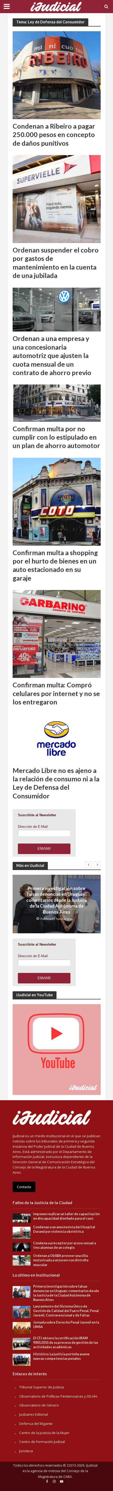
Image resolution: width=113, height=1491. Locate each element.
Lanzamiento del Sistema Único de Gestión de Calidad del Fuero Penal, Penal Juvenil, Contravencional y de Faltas (66, 1310)
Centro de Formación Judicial (42, 1441)
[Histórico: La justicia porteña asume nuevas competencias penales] (22, 1359)
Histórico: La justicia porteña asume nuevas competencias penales (61, 1356)
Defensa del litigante (36, 1423)
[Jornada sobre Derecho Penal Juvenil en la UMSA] (22, 1327)
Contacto (24, 1186)
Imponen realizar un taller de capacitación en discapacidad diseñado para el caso (66, 1216)
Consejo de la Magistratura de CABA (63, 1474)
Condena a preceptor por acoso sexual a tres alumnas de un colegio (64, 1245)
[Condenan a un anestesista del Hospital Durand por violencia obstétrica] (22, 1232)
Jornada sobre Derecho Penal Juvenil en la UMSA (66, 1324)
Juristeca (26, 1450)
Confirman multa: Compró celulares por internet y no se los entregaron (56, 693)
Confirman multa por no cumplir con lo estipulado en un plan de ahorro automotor (56, 437)
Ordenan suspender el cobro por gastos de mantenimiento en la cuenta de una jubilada (56, 262)
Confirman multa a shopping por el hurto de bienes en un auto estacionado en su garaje (55, 565)
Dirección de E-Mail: (33, 827)
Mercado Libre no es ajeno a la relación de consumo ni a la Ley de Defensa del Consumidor (56, 783)
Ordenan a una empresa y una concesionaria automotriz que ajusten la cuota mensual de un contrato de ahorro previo (52, 355)
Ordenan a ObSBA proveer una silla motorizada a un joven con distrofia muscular (60, 1260)
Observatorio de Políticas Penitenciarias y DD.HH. (58, 1396)
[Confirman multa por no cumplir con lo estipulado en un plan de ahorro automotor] (57, 402)
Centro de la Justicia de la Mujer (44, 1432)
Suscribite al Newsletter (37, 815)
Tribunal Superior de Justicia (41, 1387)
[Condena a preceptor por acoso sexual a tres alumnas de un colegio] (22, 1246)
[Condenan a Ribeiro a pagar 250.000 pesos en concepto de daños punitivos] (57, 74)
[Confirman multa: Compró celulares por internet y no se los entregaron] (57, 633)
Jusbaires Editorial (33, 1414)
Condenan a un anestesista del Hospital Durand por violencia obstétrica (64, 1229)
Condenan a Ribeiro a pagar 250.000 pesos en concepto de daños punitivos (54, 134)
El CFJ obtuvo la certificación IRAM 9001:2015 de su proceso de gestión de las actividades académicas (65, 1342)
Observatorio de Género (39, 1405)
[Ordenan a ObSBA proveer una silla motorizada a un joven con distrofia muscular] (22, 1260)
